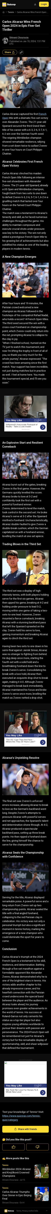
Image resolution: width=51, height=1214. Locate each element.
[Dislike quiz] (37, 1147)
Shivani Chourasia (18, 37)
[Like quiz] (13, 1147)
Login (44, 4)
